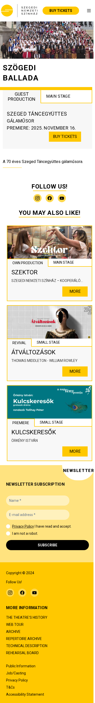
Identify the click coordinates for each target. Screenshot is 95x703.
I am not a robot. (25, 533)
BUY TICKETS (60, 11)
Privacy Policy (23, 526)
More (75, 291)
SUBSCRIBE (47, 545)
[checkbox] (8, 526)
